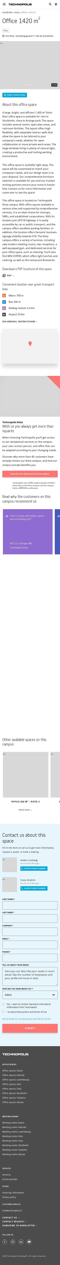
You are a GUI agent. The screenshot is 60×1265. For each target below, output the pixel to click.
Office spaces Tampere (13, 1097)
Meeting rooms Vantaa (13, 1154)
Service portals (9, 1179)
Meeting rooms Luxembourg (16, 1131)
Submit (30, 1028)
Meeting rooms (10, 1116)
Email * (6, 939)
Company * (7, 926)
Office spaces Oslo (11, 1084)
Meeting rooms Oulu (12, 1140)
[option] (30, 65)
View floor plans (16, 95)
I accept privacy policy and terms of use (27, 1011)
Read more (24, 809)
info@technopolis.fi (12, 1210)
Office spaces (9, 1064)
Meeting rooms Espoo (13, 1122)
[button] (30, 344)
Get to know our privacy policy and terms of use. (26, 1018)
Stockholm (7, 12)
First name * (8, 899)
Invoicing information (13, 1192)
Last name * (8, 912)
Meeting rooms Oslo (12, 1136)
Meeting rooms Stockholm (15, 1145)
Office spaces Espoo (12, 1070)
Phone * (6, 952)
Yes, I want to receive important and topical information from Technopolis (29, 1006)
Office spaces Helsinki (13, 1075)
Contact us (30, 1260)
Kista (17, 12)
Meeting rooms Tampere (14, 1149)
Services (6, 1174)
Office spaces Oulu (12, 1088)
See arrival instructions (18, 321)
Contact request (13, 1221)
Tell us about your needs (15, 965)
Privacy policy (9, 1197)
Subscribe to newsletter (18, 1225)
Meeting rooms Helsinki (14, 1127)
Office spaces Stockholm (14, 1093)
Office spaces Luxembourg (15, 1079)
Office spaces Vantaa (12, 1102)
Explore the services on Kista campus (30, 474)
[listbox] (30, 65)
